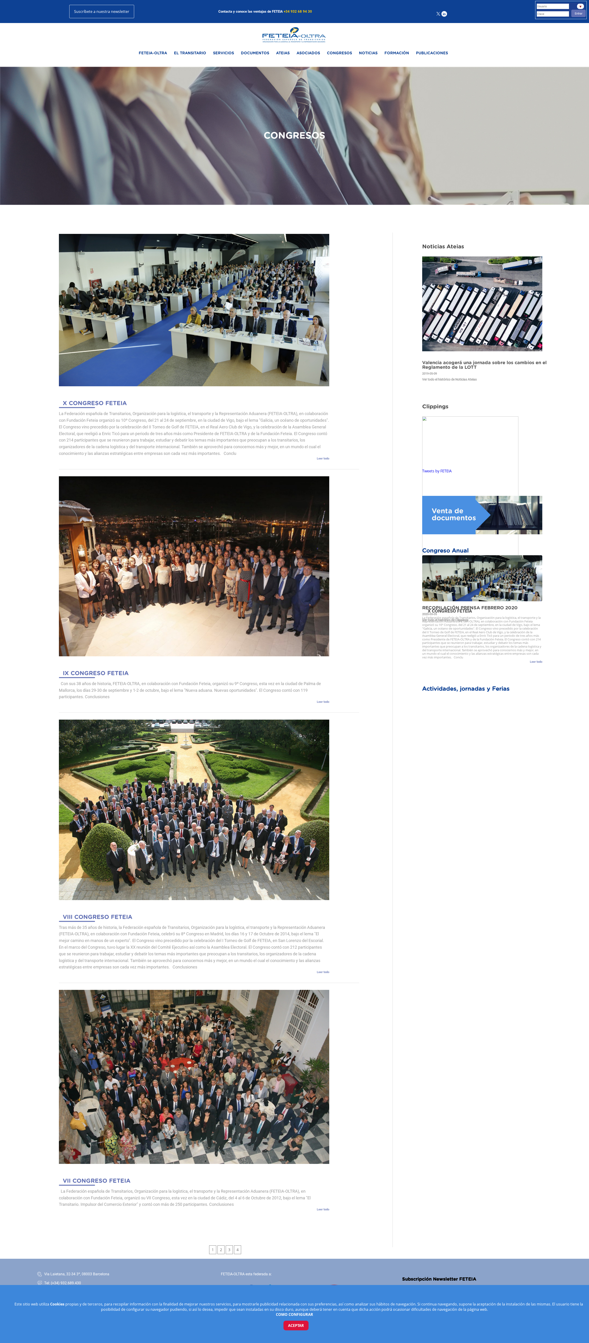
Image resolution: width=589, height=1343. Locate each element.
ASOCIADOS (308, 53)
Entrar (578, 13)
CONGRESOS (339, 53)
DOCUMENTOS (255, 53)
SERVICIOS (223, 53)
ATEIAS (283, 53)
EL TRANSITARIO (190, 53)
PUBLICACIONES (432, 53)
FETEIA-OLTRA (153, 53)
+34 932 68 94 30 (298, 11)
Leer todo (323, 458)
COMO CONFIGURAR (294, 1314)
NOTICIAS (368, 53)
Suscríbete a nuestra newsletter (101, 11)
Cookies (57, 1304)
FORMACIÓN (396, 53)
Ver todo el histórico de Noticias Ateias (449, 379)
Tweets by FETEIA (437, 471)
